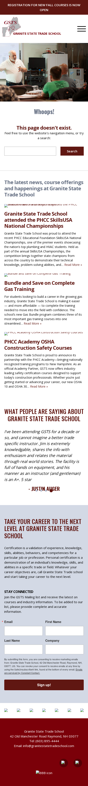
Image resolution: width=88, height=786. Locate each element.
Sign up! (44, 684)
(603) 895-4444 (47, 741)
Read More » (73, 265)
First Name (53, 621)
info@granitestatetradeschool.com (48, 746)
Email (8, 621)
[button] (36, 491)
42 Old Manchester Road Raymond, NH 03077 (44, 736)
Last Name (12, 640)
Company (52, 640)
